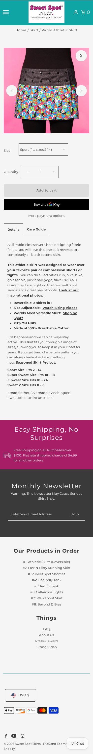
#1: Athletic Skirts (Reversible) (46, 562)
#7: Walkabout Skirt (46, 598)
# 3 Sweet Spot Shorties (46, 574)
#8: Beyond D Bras (46, 604)
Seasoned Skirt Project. (36, 362)
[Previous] (11, 90)
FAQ (46, 629)
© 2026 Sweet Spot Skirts (22, 744)
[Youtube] (13, 736)
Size (7, 150)
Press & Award (46, 641)
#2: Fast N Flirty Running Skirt (46, 568)
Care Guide (36, 229)
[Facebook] (5, 736)
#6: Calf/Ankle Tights (46, 592)
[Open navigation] (14, 12)
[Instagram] (22, 736)
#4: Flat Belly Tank (47, 580)
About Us (46, 635)
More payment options (46, 216)
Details (13, 229)
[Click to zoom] (81, 55)
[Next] (81, 90)
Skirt (34, 30)
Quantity (11, 172)
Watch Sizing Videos (59, 308)
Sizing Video (46, 647)
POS (46, 744)
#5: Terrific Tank (46, 586)
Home (21, 30)
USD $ (24, 695)
